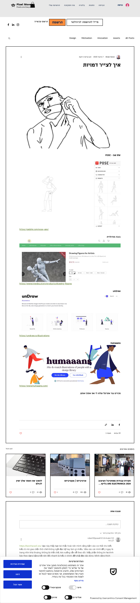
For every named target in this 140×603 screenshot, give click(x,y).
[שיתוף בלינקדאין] (112, 424)
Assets (116, 38)
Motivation (86, 38)
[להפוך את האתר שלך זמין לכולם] (25, 465)
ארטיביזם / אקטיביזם (75, 480)
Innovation (102, 38)
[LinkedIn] (13, 24)
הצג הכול (9, 449)
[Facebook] (8, 24)
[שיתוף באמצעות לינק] (106, 424)
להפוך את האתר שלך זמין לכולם (29, 482)
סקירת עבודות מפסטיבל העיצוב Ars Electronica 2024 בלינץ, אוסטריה (114, 482)
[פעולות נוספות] (21, 57)
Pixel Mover (25, 4)
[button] (9, 38)
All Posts (130, 38)
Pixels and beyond (25, 7)
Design (72, 38)
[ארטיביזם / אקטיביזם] (70, 465)
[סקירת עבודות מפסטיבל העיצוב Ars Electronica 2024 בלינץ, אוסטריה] (114, 465)
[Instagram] (18, 24)
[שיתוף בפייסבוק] (119, 424)
